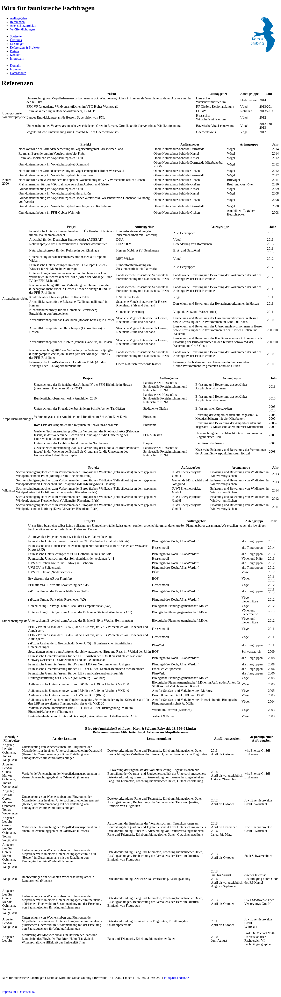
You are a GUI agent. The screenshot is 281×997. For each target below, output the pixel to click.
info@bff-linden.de (176, 978)
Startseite (16, 36)
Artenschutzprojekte (23, 25)
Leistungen (17, 43)
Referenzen (17, 22)
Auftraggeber (18, 18)
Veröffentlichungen (22, 29)
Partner (14, 51)
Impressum (17, 58)
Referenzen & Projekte (24, 47)
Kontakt (15, 55)
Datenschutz (18, 73)
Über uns (16, 40)
